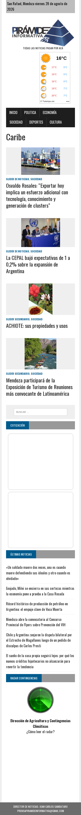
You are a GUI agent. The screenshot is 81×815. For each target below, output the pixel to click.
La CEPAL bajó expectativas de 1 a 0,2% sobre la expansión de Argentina (38, 264)
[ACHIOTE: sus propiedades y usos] (40, 312)
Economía (50, 112)
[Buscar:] (40, 411)
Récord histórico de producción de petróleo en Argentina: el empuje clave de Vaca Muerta (37, 606)
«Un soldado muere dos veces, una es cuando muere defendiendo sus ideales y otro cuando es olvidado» (38, 573)
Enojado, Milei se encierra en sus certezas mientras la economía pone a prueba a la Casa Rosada (40, 591)
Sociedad (16, 122)
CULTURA (56, 122)
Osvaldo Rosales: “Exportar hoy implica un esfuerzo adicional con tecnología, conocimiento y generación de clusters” (37, 195)
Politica (30, 112)
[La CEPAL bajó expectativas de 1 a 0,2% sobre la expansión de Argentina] (40, 244)
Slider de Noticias (17, 179)
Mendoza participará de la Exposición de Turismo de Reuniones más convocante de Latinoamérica (39, 386)
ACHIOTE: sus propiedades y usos (37, 325)
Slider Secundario (18, 319)
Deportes (36, 122)
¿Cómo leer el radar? (40, 731)
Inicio (13, 112)
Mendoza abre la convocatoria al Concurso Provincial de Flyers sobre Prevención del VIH (35, 622)
